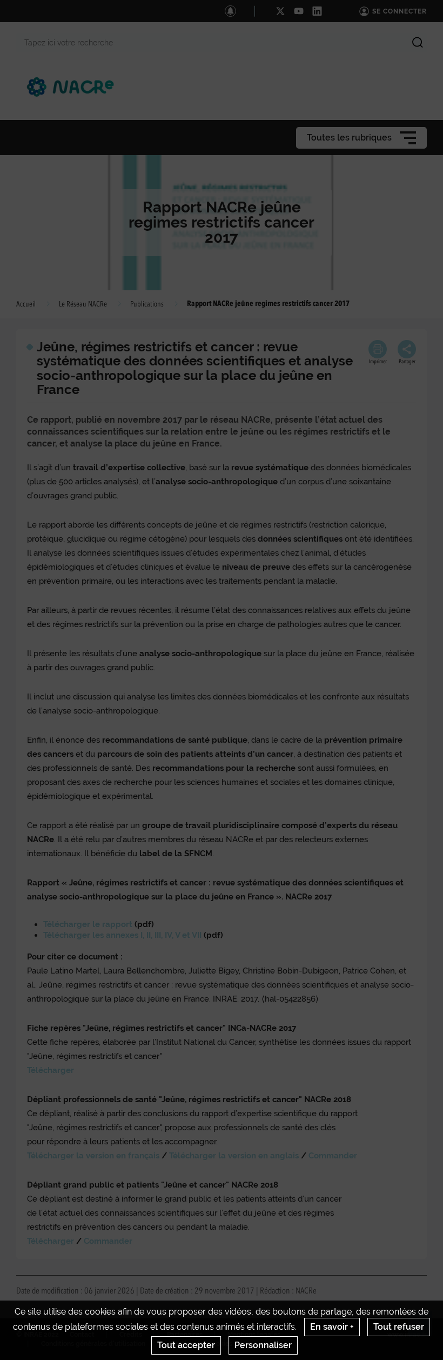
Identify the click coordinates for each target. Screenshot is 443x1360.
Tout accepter (186, 1345)
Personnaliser (263, 1345)
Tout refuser (398, 1327)
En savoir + (332, 1327)
